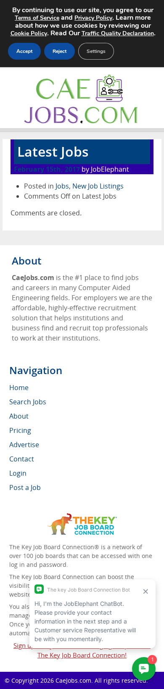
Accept (24, 51)
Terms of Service (37, 18)
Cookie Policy (29, 33)
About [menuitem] (19, 416)
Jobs (62, 186)
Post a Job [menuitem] (25, 487)
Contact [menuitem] (21, 459)
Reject (59, 51)
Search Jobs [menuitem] (27, 401)
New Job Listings (98, 186)
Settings (96, 51)
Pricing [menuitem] (20, 430)
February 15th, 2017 (47, 169)
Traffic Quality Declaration (118, 33)
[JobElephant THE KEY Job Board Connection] (82, 517)
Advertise (24, 444)
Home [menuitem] (19, 387)
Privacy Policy (93, 18)
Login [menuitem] (17, 473)
